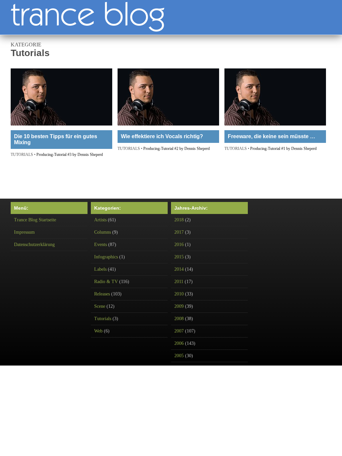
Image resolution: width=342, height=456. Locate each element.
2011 (178, 281)
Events (100, 244)
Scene (99, 306)
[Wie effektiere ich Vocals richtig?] (168, 97)
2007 (179, 330)
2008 (179, 318)
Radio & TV (106, 281)
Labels (100, 269)
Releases (102, 293)
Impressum (24, 232)
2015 (179, 256)
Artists (100, 219)
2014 (179, 269)
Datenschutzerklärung (34, 244)
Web (98, 330)
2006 (179, 343)
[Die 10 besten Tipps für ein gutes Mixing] (61, 97)
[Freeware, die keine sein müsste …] (275, 97)
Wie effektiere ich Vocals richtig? (162, 136)
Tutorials (102, 318)
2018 (179, 219)
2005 (179, 355)
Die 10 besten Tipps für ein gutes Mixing (55, 139)
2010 (179, 293)
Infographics (106, 256)
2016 (179, 244)
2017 (179, 232)
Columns (102, 232)
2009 (179, 306)
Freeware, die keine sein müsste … (271, 136)
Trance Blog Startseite (35, 219)
